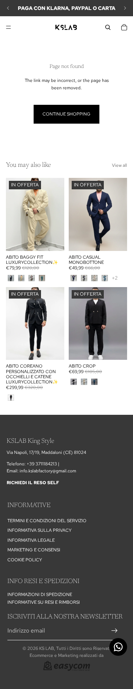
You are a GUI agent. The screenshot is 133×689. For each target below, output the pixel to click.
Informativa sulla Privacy (39, 530)
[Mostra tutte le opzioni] (114, 278)
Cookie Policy (24, 559)
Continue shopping (66, 114)
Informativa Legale (31, 540)
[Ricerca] (108, 27)
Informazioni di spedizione (39, 594)
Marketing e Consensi (33, 550)
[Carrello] (124, 27)
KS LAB (46, 648)
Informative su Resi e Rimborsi (43, 602)
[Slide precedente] (8, 8)
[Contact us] (118, 647)
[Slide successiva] (125, 8)
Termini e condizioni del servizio (46, 521)
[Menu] (8, 27)
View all (119, 165)
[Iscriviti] (114, 630)
